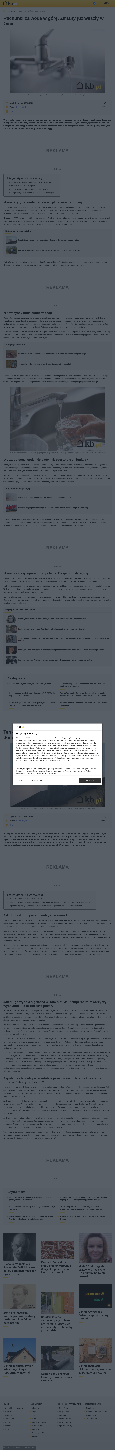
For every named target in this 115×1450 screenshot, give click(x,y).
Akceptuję (90, 780)
